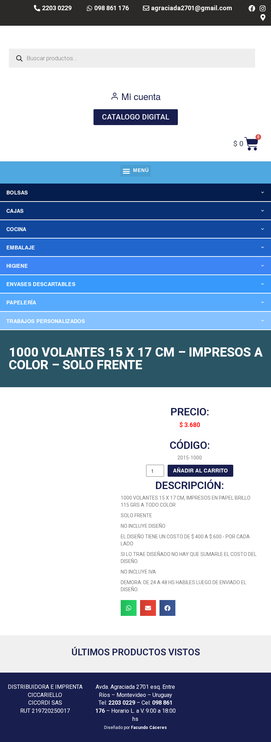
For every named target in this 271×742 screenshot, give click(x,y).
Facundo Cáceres (149, 727)
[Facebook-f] (252, 8)
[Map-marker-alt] (262, 18)
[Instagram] (262, 8)
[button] (135, 171)
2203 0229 (121, 702)
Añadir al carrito (200, 470)
